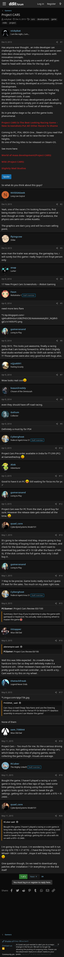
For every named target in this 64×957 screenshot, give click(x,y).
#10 (60, 448)
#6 (61, 340)
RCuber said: (9, 822)
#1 (61, 42)
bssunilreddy (18, 387)
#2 (61, 204)
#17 (60, 692)
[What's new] (60, 4)
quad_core (17, 523)
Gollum (15, 412)
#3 (61, 248)
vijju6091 (16, 363)
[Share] (57, 42)
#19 (60, 775)
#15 (60, 603)
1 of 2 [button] (23, 876)
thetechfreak (18, 680)
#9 (61, 423)
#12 (60, 504)
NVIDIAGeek (18, 192)
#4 (61, 279)
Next (32, 876)
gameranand (18, 329)
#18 (60, 741)
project (12, 22)
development (43, 19)
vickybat (7, 19)
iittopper (16, 629)
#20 (60, 815)
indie (5, 22)
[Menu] (4, 4)
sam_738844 (18, 729)
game (53, 19)
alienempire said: (11, 646)
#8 (61, 399)
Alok (13, 464)
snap (13, 267)
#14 (60, 575)
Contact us (7, 945)
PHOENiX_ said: (11, 702)
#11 (60, 476)
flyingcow (16, 236)
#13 (60, 535)
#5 (61, 303)
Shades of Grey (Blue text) (16, 941)
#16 (60, 640)
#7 (61, 374)
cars (33, 19)
